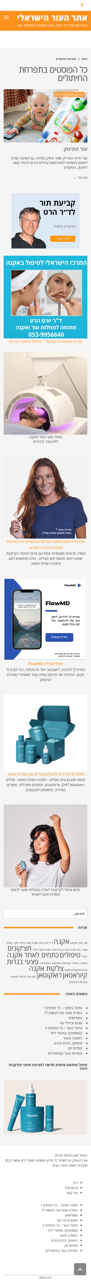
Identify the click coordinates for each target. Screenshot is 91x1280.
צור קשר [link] (72, 1193)
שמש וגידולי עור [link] (70, 1022)
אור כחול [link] (82, 943)
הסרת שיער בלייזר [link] (42, 949)
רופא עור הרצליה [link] (27, 976)
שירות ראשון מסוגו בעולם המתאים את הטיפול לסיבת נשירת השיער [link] (45, 545)
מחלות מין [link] (75, 1048)
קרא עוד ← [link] (80, 177)
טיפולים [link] (70, 955)
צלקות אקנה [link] (46, 968)
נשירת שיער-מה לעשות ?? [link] (63, 1012)
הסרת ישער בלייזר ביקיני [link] (25, 943)
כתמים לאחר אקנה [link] (33, 955)
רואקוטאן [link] (49, 975)
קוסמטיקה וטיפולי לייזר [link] (66, 1033)
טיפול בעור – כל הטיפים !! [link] (63, 1027)
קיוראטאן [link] (75, 975)
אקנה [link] (61, 941)
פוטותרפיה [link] (45, 963)
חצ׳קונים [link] (20, 948)
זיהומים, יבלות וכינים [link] (68, 1043)
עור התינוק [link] (75, 149)
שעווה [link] (14, 976)
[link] (81, 5)
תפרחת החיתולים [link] (78, 982)
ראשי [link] (84, 59)
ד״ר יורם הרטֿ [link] (46, 943)
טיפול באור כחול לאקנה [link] (45, 436)
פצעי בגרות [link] (23, 961)
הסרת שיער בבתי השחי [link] (64, 949)
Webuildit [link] (45, 1277)
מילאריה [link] (83, 963)
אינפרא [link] (73, 943)
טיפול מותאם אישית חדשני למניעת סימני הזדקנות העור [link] (48, 1066)
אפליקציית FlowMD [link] (45, 664)
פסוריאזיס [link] (75, 1017)
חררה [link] (84, 956)
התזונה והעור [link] (72, 1038)
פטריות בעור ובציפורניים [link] (65, 1053)
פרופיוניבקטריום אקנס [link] (76, 970)
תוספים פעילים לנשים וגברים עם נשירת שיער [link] (45, 774)
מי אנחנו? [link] (71, 1187)
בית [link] (75, 1182)
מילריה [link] (74, 963)
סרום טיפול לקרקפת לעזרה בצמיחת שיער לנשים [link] (45, 889)
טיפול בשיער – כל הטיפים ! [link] (63, 1007)
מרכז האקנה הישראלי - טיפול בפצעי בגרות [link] (45, 341)
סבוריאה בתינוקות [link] (61, 963)
